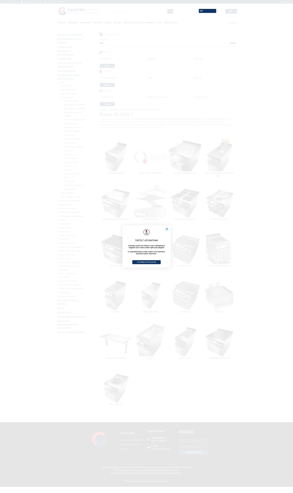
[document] (146, 246)
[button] (166, 229)
